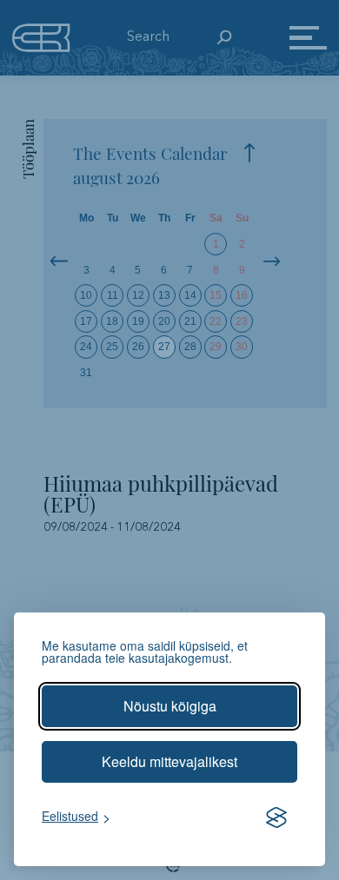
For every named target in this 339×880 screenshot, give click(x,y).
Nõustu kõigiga (169, 706)
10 (86, 295)
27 (164, 347)
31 (86, 373)
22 (215, 321)
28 (190, 347)
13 (164, 295)
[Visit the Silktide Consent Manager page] (276, 817)
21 (190, 321)
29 (215, 347)
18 (112, 321)
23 (242, 321)
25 (112, 347)
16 (242, 295)
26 (138, 347)
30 (242, 347)
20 (164, 321)
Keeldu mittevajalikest (169, 761)
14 (190, 295)
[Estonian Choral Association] (41, 37)
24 (86, 347)
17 (86, 321)
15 (215, 295)
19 (138, 321)
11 (112, 295)
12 (138, 295)
